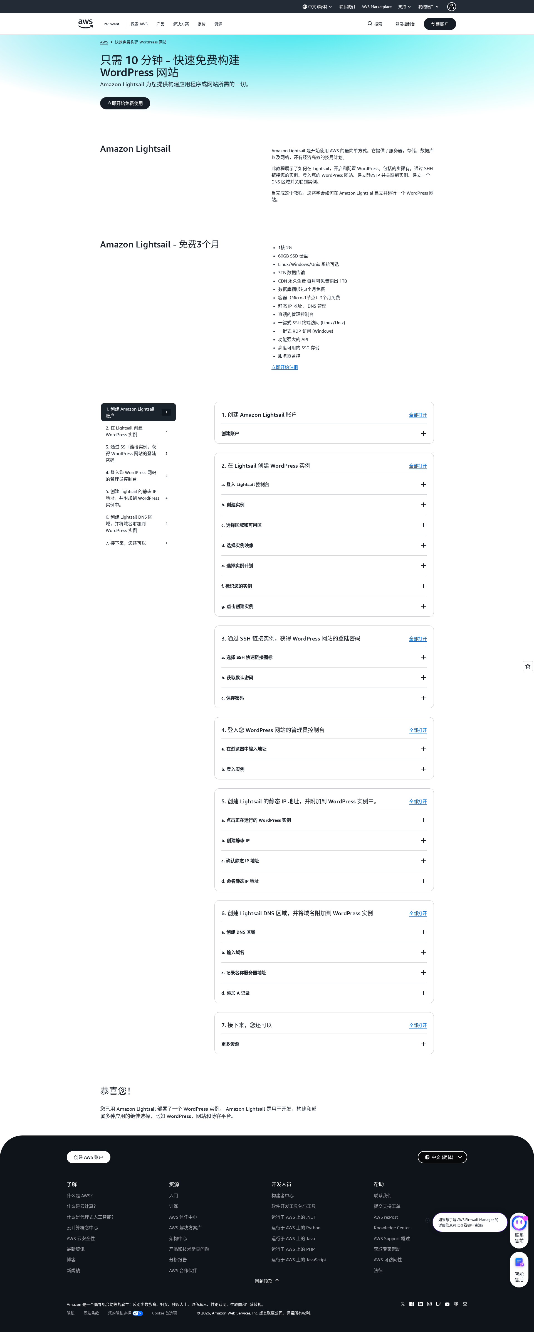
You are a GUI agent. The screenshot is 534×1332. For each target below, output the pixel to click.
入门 (173, 1195)
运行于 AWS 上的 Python (295, 1227)
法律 (378, 1270)
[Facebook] (411, 1305)
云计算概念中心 (82, 1227)
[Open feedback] (528, 666)
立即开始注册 (284, 367)
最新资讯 (76, 1249)
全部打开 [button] (418, 415)
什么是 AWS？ (81, 1195)
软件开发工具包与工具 (293, 1206)
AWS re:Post (386, 1217)
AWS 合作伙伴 (183, 1270)
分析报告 (178, 1259)
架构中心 (178, 1238)
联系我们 (383, 1195)
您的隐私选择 (119, 1313)
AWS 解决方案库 (185, 1227)
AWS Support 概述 (392, 1238)
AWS (104, 42)
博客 (71, 1259)
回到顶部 (264, 1281)
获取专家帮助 (387, 1249)
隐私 (71, 1313)
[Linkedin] (420, 1305)
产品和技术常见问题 (189, 1249)
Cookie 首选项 (164, 1313)
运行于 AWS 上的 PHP (293, 1249)
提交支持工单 (387, 1206)
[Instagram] (429, 1305)
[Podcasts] (456, 1305)
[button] (139, 24)
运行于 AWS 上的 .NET (293, 1217)
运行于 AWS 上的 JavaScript (298, 1259)
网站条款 (91, 1313)
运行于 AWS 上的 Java (293, 1238)
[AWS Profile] (451, 6)
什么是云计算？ (82, 1206)
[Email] (465, 1305)
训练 (173, 1206)
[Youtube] (447, 1305)
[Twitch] (438, 1305)
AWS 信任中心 (183, 1217)
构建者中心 (282, 1195)
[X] (402, 1305)
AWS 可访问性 (388, 1259)
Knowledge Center (392, 1227)
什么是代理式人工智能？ (91, 1217)
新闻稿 (73, 1270)
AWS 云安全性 (81, 1238)
